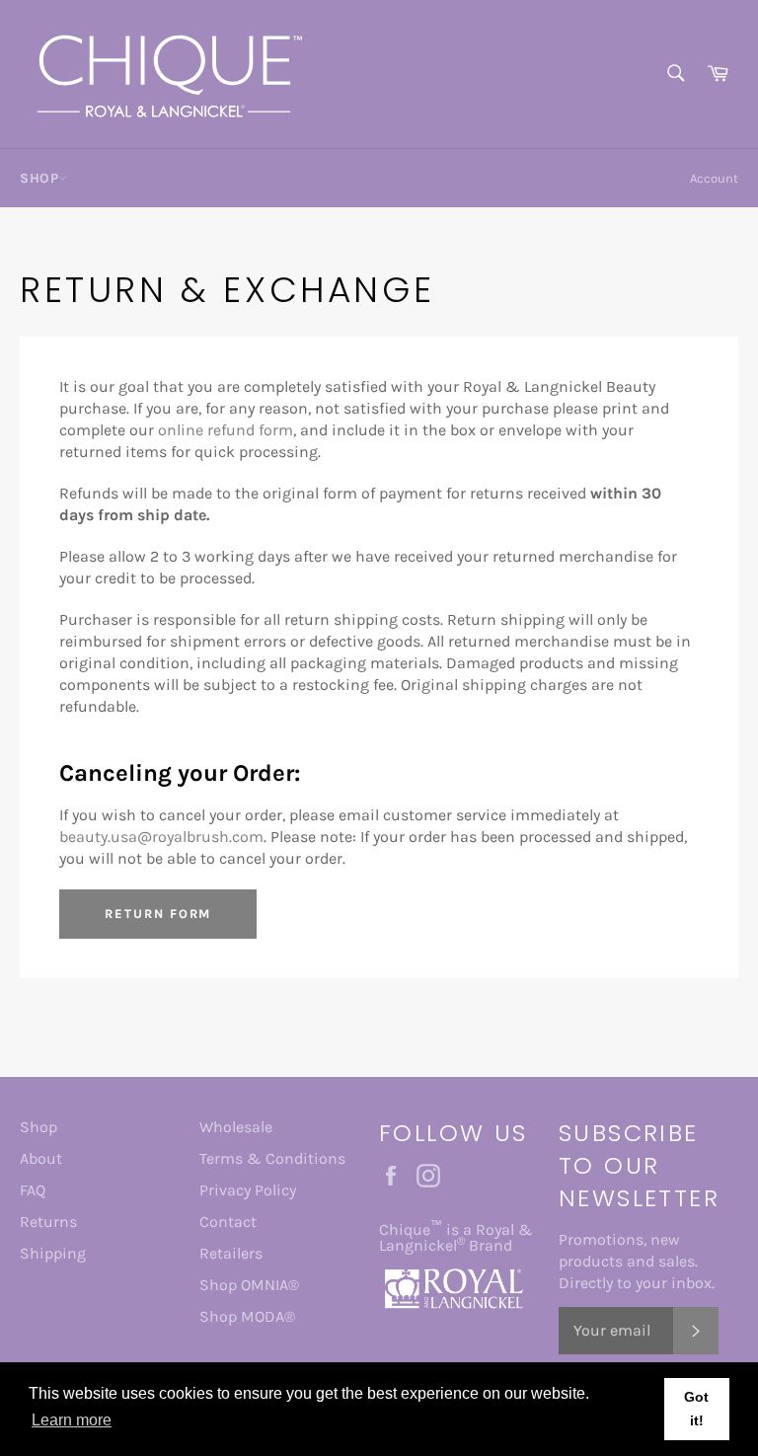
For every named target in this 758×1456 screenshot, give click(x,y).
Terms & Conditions (272, 1158)
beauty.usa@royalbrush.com (161, 836)
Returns (48, 1221)
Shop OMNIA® (249, 1284)
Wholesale (235, 1126)
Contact (228, 1221)
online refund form (225, 430)
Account (714, 178)
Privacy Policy (247, 1190)
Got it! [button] (696, 1408)
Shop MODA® (247, 1316)
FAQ (32, 1190)
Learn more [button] (72, 1420)
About (41, 1158)
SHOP (39, 178)
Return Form (158, 913)
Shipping (53, 1253)
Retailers (231, 1253)
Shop (38, 1126)
